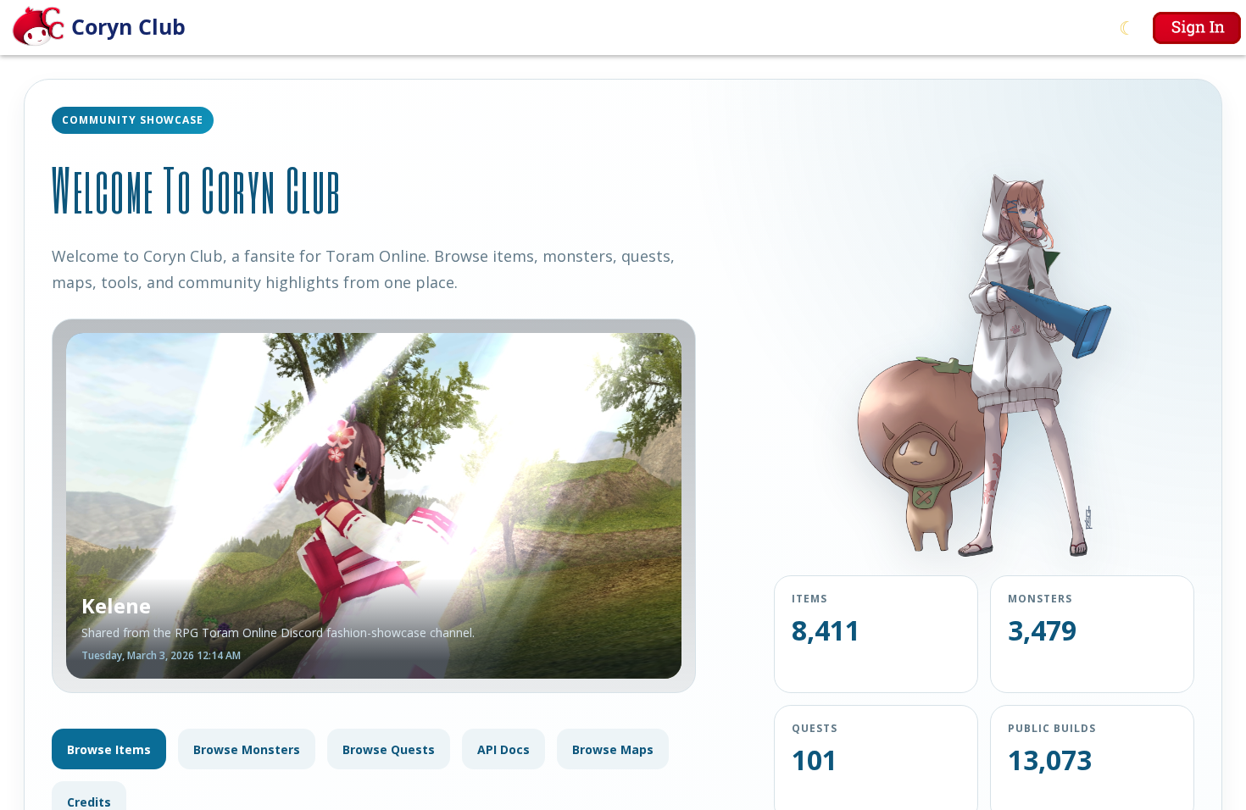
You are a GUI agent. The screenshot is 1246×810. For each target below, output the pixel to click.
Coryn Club (128, 26)
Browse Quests (388, 749)
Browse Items (109, 749)
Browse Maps (613, 749)
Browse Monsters (246, 749)
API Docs (503, 749)
